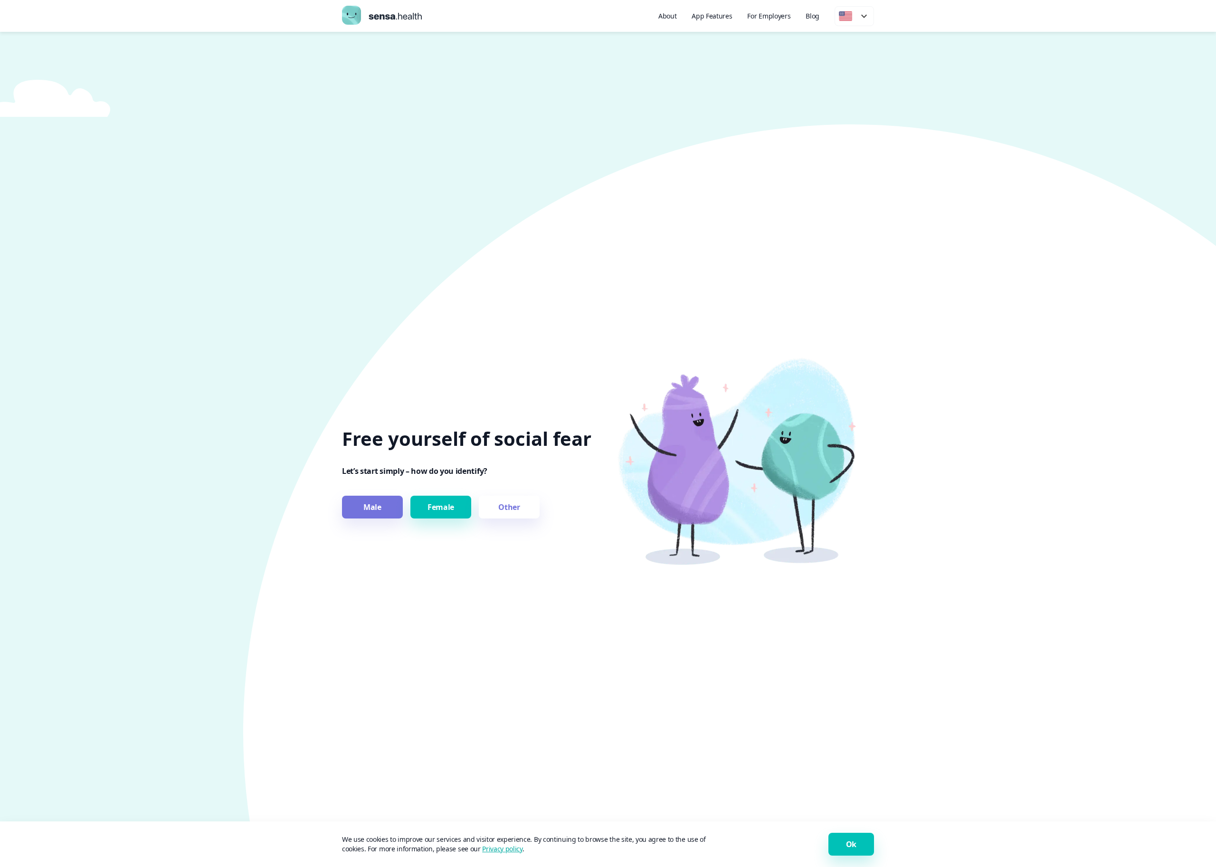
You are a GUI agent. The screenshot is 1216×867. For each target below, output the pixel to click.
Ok (851, 844)
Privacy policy (502, 848)
